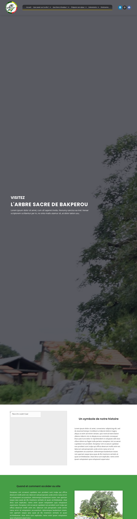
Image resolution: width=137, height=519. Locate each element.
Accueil (28, 7)
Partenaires (105, 7)
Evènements (93, 7)
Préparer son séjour (78, 7)
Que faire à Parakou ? (60, 7)
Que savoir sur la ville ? (41, 7)
